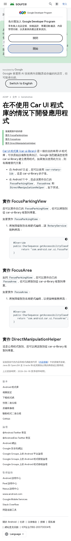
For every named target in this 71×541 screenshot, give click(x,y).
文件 (15, 97)
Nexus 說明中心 (11, 488)
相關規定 (7, 392)
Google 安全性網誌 (13, 448)
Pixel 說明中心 (10, 483)
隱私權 (51, 522)
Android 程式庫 (11, 387)
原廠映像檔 (8, 408)
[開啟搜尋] (51, 4)
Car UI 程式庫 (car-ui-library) (19, 151)
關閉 (35, 38)
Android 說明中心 (12, 478)
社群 (22, 522)
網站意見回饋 (11, 527)
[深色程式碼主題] (66, 239)
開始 (35, 48)
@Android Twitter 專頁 (14, 432)
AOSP (5, 97)
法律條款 (32, 522)
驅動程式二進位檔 (12, 413)
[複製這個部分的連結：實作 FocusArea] (35, 271)
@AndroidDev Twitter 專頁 (16, 437)
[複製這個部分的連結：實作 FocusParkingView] (49, 202)
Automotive (27, 97)
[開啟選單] (5, 4)
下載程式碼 (8, 397)
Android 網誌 (9, 443)
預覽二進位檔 (10, 402)
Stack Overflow (11, 504)
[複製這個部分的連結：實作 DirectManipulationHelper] (64, 340)
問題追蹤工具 (10, 509)
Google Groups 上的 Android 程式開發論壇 (25, 458)
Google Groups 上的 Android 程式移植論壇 (25, 464)
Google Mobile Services (15, 499)
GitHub (6, 418)
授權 (42, 522)
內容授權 (43, 362)
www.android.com (12, 493)
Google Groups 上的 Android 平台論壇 (23, 453)
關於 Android (10, 522)
